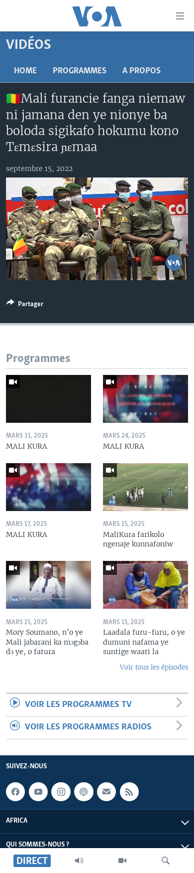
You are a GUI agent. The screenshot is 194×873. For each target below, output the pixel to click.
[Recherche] (166, 860)
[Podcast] (83, 791)
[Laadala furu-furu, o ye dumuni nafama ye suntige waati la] (145, 585)
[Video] (122, 860)
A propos (141, 71)
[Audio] (79, 860)
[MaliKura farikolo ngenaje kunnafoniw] (145, 487)
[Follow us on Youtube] (38, 791)
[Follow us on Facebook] (15, 791)
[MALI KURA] (48, 399)
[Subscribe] (106, 791)
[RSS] (129, 791)
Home (25, 71)
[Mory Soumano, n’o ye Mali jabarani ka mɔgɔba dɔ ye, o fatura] (48, 585)
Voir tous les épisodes (154, 667)
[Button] (24, 305)
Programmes (79, 71)
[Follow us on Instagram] (60, 791)
